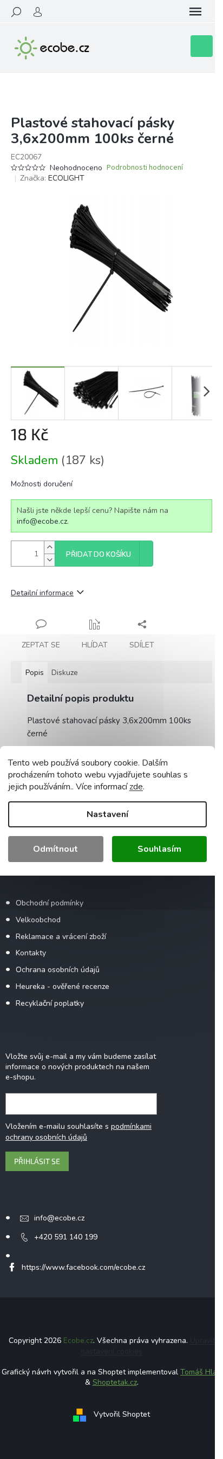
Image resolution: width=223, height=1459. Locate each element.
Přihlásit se (37, 1161)
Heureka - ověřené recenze (62, 986)
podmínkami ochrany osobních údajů (78, 1131)
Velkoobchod (38, 920)
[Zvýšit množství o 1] (49, 547)
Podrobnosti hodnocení (145, 168)
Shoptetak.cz (115, 1382)
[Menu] (195, 12)
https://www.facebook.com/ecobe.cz (83, 1267)
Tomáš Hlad (200, 1372)
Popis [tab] (34, 672)
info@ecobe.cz (42, 521)
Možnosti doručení (42, 484)
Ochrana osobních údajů (58, 970)
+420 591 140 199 (65, 1237)
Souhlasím (159, 849)
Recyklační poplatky (50, 1003)
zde (136, 787)
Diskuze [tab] (64, 672)
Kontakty (31, 953)
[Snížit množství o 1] (49, 560)
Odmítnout (55, 849)
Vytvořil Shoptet (122, 1414)
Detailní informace (42, 593)
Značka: (52, 178)
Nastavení (107, 814)
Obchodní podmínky (49, 903)
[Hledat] (16, 12)
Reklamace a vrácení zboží (61, 936)
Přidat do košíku (98, 555)
